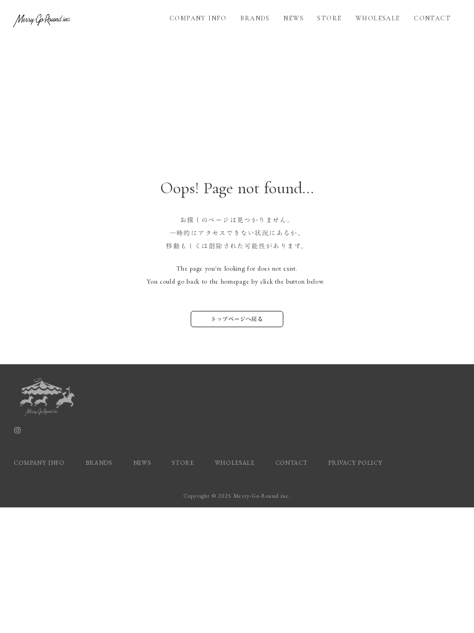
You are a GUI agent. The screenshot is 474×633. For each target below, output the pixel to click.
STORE (329, 18)
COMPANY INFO (198, 18)
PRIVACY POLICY (356, 463)
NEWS (293, 18)
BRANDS (254, 18)
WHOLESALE (378, 18)
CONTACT (432, 18)
